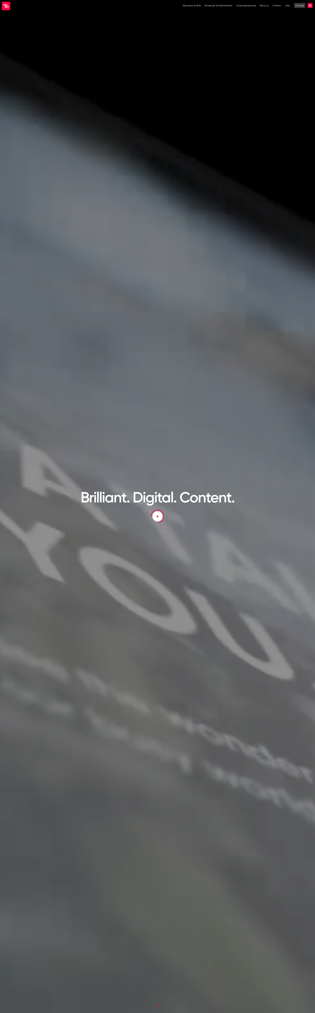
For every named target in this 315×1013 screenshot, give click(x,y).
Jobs (287, 5)
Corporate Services (246, 5)
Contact (276, 5)
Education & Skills (192, 5)
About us (264, 5)
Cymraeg (299, 5)
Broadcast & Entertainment (219, 5)
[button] (158, 516)
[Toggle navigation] (310, 5)
